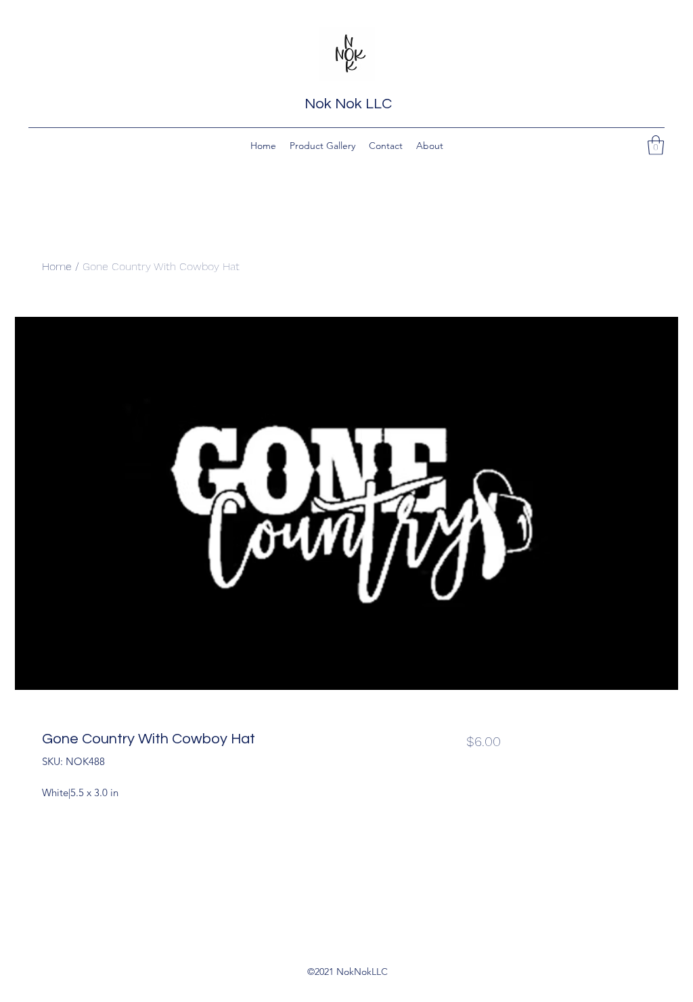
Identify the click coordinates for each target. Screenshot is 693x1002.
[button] (656, 145)
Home (57, 266)
